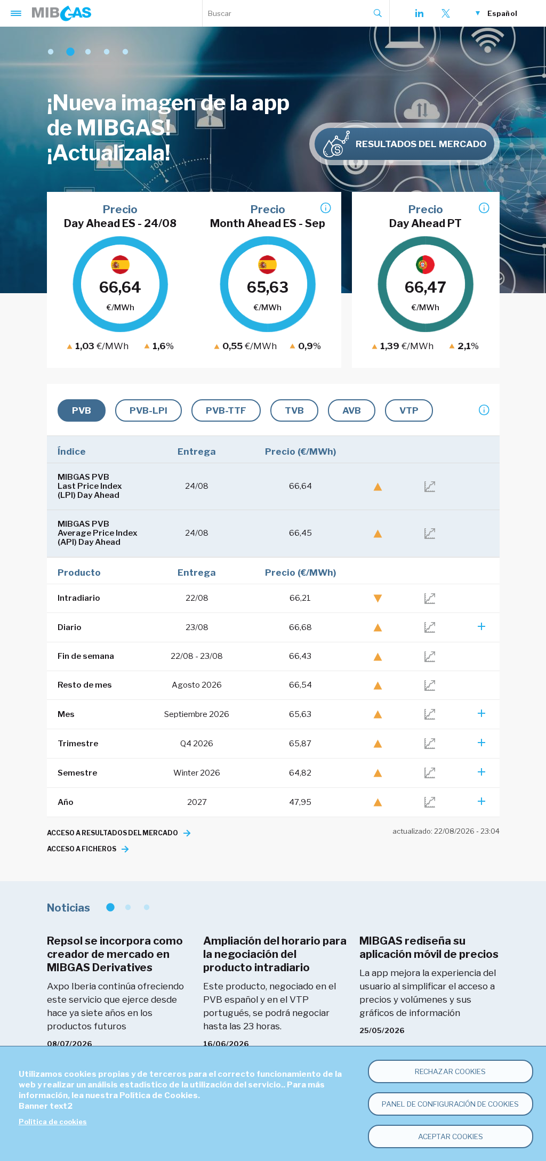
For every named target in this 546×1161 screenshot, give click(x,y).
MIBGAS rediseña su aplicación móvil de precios (429, 947)
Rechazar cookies (450, 1071)
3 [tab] (88, 52)
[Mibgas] (61, 13)
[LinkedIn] (419, 13)
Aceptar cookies (450, 1136)
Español (502, 13)
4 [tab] (107, 52)
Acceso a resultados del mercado (112, 833)
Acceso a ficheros (81, 849)
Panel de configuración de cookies (450, 1104)
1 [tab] (51, 52)
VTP (409, 410)
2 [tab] (70, 52)
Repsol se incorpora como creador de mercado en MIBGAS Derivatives (115, 954)
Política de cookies (53, 1122)
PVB (81, 410)
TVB (294, 410)
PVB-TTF (226, 410)
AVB (351, 410)
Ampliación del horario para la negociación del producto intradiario (275, 954)
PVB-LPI (148, 410)
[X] (445, 13)
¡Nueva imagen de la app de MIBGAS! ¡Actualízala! (168, 127)
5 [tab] (126, 52)
